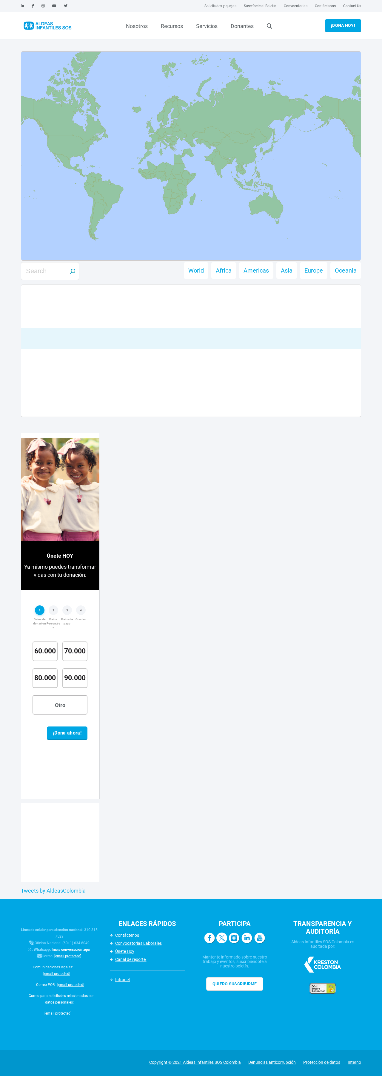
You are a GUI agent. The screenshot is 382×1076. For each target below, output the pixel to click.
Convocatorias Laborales (138, 943)
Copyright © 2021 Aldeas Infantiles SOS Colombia (195, 1062)
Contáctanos (325, 6)
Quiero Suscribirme (234, 983)
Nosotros (137, 26)
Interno (354, 1062)
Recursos (172, 26)
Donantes (242, 26)
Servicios (207, 26)
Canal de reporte (131, 959)
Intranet (122, 979)
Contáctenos (127, 935)
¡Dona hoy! (343, 25)
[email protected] (67, 956)
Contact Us (352, 6)
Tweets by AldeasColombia (53, 891)
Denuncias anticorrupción (272, 1062)
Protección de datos (321, 1062)
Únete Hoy (124, 951)
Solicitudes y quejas (220, 6)
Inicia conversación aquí (71, 949)
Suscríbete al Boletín (260, 6)
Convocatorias (295, 6)
